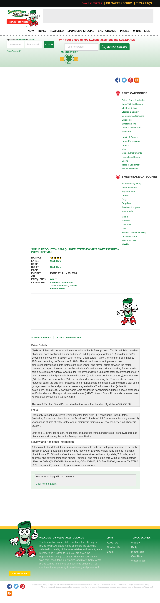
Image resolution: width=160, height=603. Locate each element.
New (31, 31)
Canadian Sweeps (92, 3)
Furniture (126, 131)
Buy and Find (128, 191)
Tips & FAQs (144, 3)
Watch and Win (129, 240)
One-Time (127, 224)
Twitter (32, 40)
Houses (125, 145)
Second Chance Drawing (134, 232)
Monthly (126, 220)
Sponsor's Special (81, 31)
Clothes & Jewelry (130, 112)
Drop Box (126, 203)
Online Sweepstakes (18, 10)
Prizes (124, 31)
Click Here (55, 261)
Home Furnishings (131, 141)
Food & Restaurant (131, 127)
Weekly (125, 244)
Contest (125, 195)
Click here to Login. (46, 483)
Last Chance (107, 31)
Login (49, 44)
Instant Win (127, 211)
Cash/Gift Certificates (132, 104)
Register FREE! (19, 21)
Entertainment (129, 123)
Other (124, 228)
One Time (136, 556)
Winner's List (142, 31)
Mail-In (125, 216)
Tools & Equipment (131, 164)
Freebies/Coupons (131, 207)
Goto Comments (42, 337)
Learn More (19, 573)
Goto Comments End (70, 337)
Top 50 (42, 31)
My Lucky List (66, 52)
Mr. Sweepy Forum (119, 3)
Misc (124, 149)
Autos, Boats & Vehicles (133, 100)
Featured (57, 31)
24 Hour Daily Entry (131, 183)
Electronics (127, 120)
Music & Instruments (132, 153)
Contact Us (113, 547)
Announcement (129, 187)
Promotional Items (131, 157)
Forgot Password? (14, 51)
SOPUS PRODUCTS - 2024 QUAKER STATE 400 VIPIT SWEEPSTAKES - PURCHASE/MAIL (75, 251)
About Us (112, 542)
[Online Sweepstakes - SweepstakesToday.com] (33, 18)
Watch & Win (138, 560)
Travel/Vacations (130, 168)
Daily (124, 199)
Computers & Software (133, 116)
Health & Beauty (130, 137)
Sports (125, 161)
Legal (110, 551)
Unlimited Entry (129, 236)
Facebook (21, 40)
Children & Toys (129, 108)
